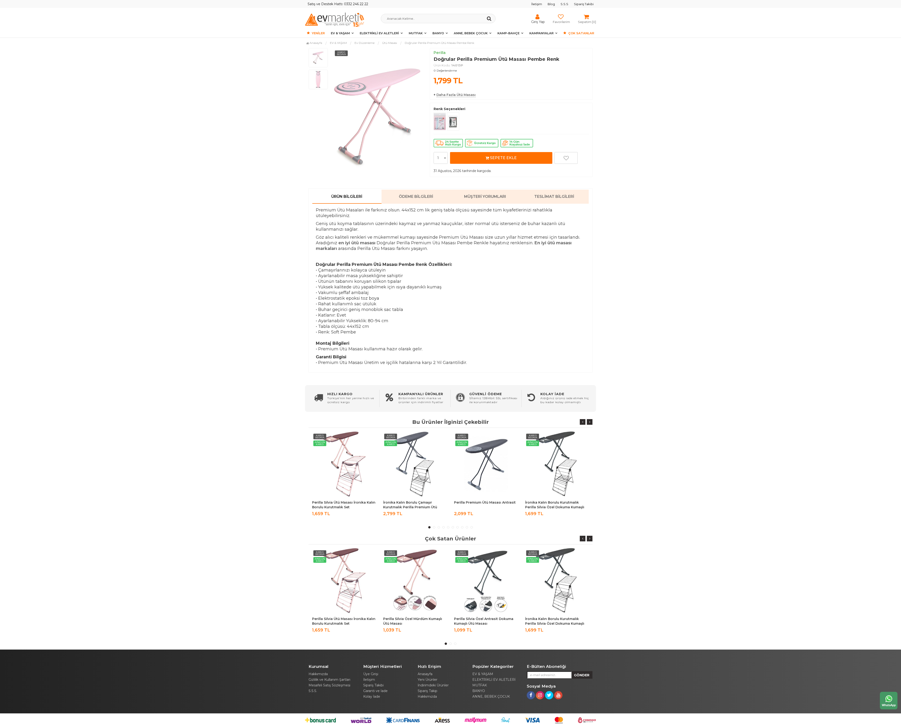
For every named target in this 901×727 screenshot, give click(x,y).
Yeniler (318, 33)
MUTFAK (416, 33)
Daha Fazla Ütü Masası (456, 95)
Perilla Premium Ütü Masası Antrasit (414, 502)
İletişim (536, 4)
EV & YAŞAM (340, 33)
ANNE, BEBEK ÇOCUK (471, 33)
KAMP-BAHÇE (508, 33)
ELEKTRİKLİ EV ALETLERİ (379, 33)
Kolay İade (371, 696)
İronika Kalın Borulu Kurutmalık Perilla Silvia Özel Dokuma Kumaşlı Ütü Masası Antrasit (483, 507)
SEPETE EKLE (503, 158)
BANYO (438, 33)
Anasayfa (315, 43)
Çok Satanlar (580, 33)
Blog (551, 4)
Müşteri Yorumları (485, 196)
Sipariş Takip (427, 691)
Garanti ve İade (375, 691)
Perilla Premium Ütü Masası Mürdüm (556, 619)
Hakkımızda (318, 674)
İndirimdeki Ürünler (433, 685)
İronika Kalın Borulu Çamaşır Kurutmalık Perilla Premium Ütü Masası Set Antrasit (339, 507)
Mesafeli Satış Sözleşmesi (329, 685)
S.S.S (564, 4)
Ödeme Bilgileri (416, 196)
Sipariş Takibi (584, 4)
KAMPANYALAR (541, 33)
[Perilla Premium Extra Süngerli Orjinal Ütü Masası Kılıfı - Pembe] (440, 121)
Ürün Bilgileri (346, 196)
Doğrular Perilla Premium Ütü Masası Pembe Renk (439, 43)
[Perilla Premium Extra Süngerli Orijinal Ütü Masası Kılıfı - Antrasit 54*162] (453, 121)
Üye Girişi (370, 674)
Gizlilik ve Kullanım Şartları (329, 679)
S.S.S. (313, 691)
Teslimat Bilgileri (554, 196)
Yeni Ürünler (427, 679)
